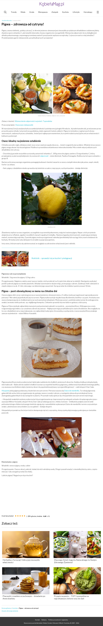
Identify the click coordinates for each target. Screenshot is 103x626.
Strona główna (6, 608)
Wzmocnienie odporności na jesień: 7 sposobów (33, 121)
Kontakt (37, 620)
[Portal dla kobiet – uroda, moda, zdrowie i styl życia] (51, 4)
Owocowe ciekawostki (24, 125)
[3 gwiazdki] (20, 516)
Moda (23, 12)
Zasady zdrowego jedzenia (10, 611)
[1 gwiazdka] (16, 516)
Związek (55, 12)
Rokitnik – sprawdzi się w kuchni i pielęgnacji (52, 258)
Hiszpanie (5, 390)
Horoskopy (88, 12)
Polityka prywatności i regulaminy (58, 620)
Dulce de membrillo (71, 390)
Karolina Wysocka (7, 20)
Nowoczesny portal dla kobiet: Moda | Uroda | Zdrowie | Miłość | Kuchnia (46, 623)
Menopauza (42, 12)
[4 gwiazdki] (22, 516)
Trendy (14, 12)
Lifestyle (76, 12)
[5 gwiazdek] (25, 516)
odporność (44, 156)
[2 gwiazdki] (18, 516)
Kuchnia (65, 12)
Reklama (44, 620)
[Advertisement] (51, 55)
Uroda (31, 12)
